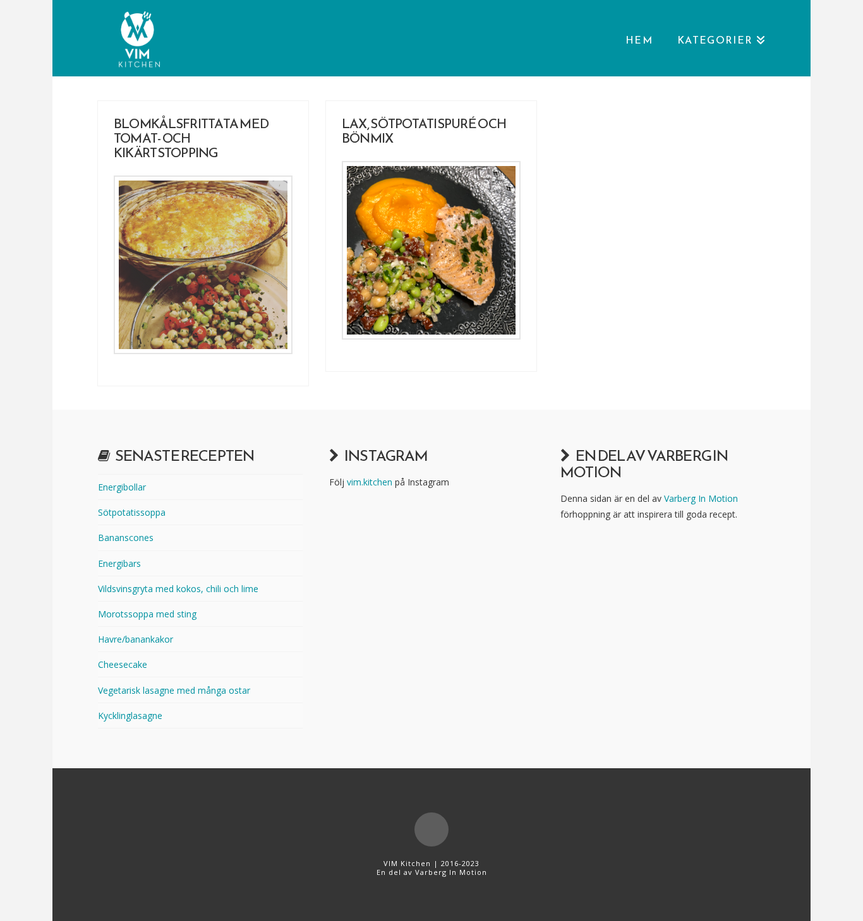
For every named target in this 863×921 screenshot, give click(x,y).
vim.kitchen (369, 482)
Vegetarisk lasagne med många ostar (174, 690)
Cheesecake (122, 664)
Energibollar (122, 487)
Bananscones (126, 538)
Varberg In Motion (701, 498)
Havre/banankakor (135, 639)
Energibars (119, 563)
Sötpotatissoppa (132, 512)
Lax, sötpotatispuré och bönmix (424, 131)
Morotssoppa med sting (147, 614)
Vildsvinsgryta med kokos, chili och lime (178, 589)
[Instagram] (431, 829)
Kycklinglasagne (130, 716)
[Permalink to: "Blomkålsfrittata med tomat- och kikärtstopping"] (203, 265)
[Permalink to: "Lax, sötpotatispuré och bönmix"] (431, 250)
